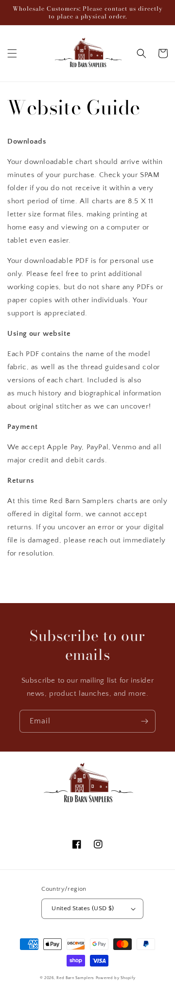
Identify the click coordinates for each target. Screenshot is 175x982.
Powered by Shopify (116, 978)
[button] (12, 53)
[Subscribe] (144, 721)
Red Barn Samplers (75, 978)
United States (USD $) (83, 908)
